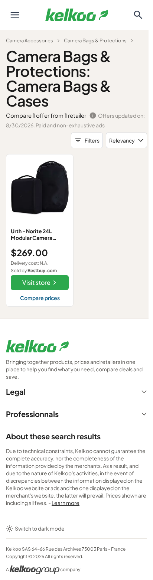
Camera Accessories (29, 40)
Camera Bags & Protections (95, 40)
